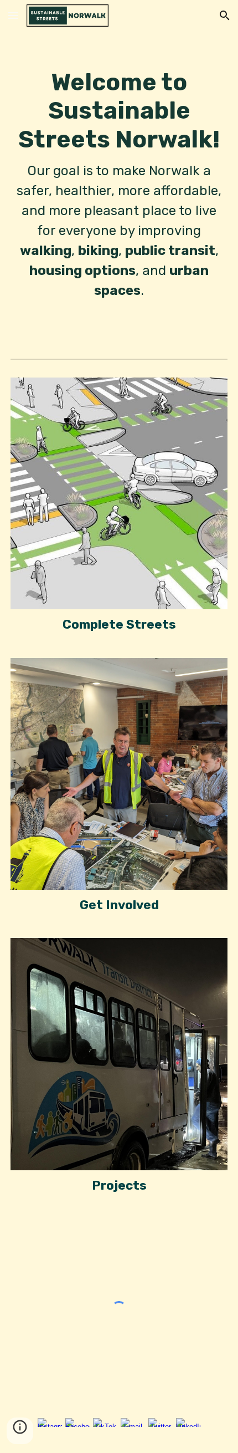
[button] (13, 15)
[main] (119, 172)
